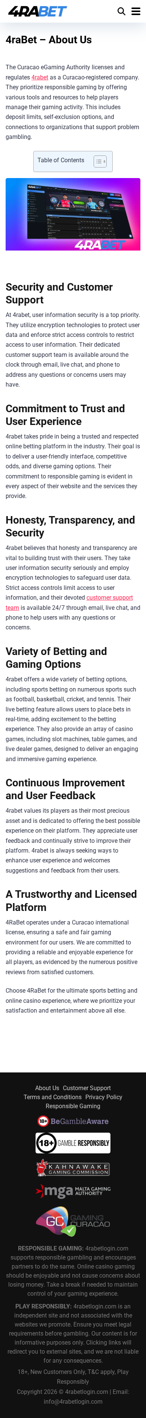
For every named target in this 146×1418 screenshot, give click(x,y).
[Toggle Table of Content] (96, 161)
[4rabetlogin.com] (38, 10)
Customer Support (87, 1088)
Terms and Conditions (53, 1097)
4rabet (39, 77)
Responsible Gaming (73, 1106)
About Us (47, 1088)
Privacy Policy (103, 1097)
